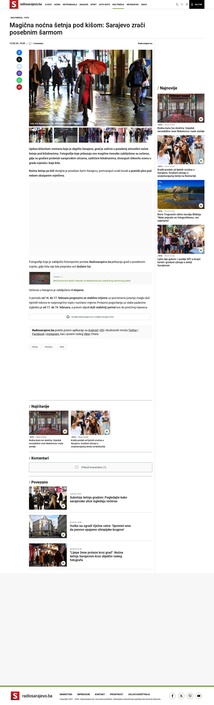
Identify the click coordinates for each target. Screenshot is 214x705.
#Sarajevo (49, 347)
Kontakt (100, 694)
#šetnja (35, 347)
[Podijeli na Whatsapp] (19, 80)
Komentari (40, 458)
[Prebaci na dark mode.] (178, 4)
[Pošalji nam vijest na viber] (190, 696)
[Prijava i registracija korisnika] (187, 4)
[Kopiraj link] (19, 87)
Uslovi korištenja (139, 694)
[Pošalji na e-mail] (19, 66)
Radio (144, 4)
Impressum (83, 694)
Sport (94, 4)
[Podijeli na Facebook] (19, 52)
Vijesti (48, 4)
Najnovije (168, 88)
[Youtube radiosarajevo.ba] (199, 696)
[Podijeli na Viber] (19, 73)
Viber (87, 334)
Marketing (66, 694)
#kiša (62, 347)
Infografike (133, 4)
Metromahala (70, 4)
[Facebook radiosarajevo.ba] (172, 696)
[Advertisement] (90, 219)
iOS (102, 330)
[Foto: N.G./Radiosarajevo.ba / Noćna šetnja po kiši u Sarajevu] (41, 135)
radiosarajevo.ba (87, 699)
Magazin (84, 4)
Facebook (38, 334)
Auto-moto (104, 4)
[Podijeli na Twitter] (19, 59)
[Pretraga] (182, 4)
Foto (26, 17)
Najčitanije (40, 406)
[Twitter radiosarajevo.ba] (181, 696)
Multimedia (118, 4)
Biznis (57, 4)
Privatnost (116, 694)
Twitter (132, 330)
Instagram (52, 334)
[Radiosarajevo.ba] (31, 696)
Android (93, 330)
